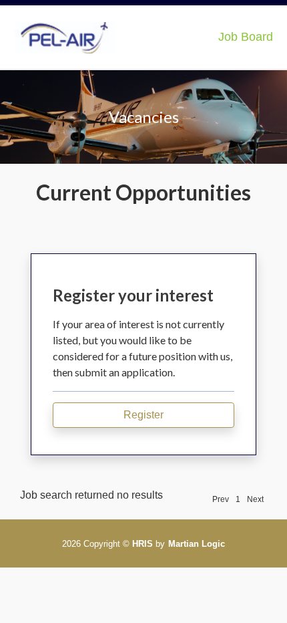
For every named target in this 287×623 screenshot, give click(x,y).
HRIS (142, 544)
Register (143, 414)
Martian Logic (196, 544)
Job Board (245, 36)
